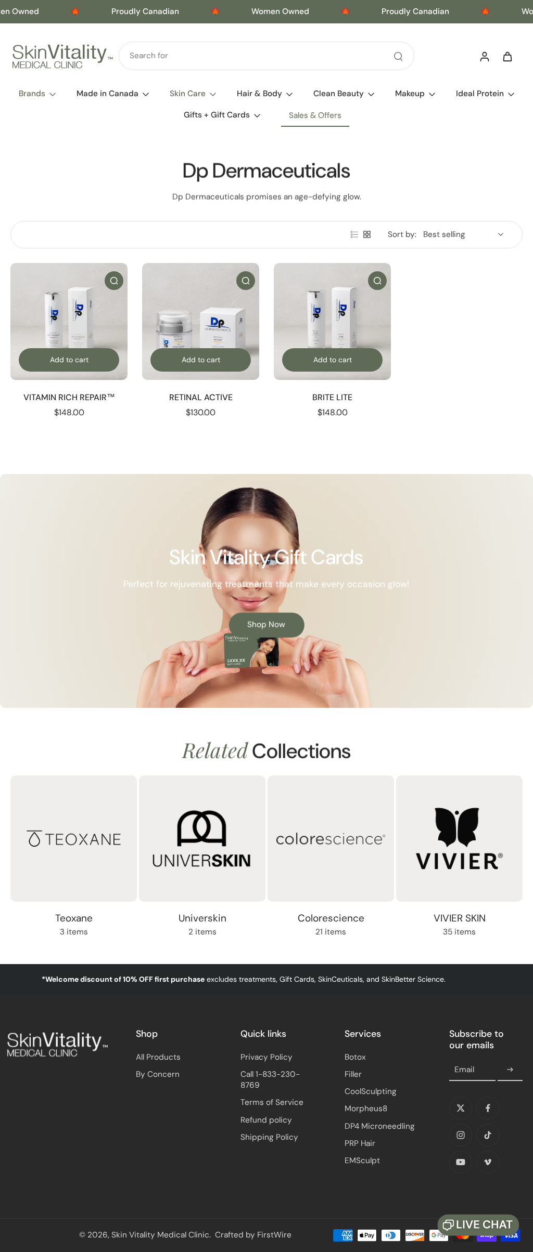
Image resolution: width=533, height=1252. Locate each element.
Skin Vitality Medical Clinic (160, 1235)
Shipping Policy (269, 1137)
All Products (158, 1057)
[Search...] (398, 56)
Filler (353, 1074)
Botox (355, 1057)
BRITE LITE (332, 397)
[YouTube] (460, 1162)
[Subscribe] (510, 1070)
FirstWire (274, 1235)
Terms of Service (271, 1102)
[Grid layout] (367, 234)
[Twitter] (460, 1108)
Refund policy (266, 1120)
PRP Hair (360, 1143)
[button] (478, 1225)
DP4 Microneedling (380, 1126)
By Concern (158, 1074)
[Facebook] (487, 1108)
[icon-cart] (507, 56)
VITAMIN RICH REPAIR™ (69, 397)
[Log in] (484, 56)
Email (464, 1069)
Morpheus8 (366, 1108)
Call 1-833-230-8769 (270, 1079)
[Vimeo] (487, 1162)
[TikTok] (487, 1135)
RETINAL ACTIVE (201, 397)
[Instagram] (460, 1135)
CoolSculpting (371, 1091)
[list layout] (354, 234)
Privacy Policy (266, 1057)
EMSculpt (362, 1160)
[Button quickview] (114, 280)
